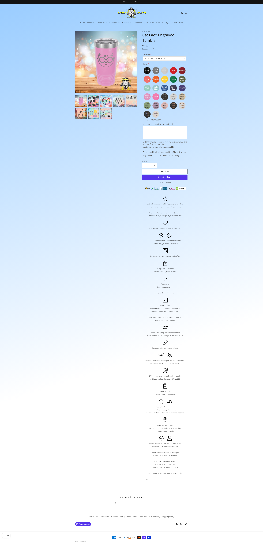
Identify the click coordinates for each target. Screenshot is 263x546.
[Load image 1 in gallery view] (81, 101)
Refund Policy (154, 516)
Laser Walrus (82, 541)
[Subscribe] (147, 503)
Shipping (145, 49)
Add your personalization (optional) (158, 124)
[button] (77, 12)
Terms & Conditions (140, 516)
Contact (114, 516)
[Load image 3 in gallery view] (106, 101)
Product (146, 54)
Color (145, 64)
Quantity (144, 161)
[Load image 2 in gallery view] (93, 101)
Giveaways (105, 516)
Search (91, 516)
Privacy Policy (125, 516)
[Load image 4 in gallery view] (119, 101)
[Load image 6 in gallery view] (81, 113)
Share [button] (146, 479)
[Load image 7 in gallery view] (93, 113)
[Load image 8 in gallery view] (106, 113)
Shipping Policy (168, 516)
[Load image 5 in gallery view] (131, 101)
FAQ (97, 516)
